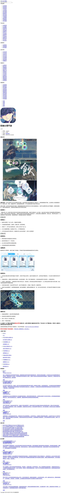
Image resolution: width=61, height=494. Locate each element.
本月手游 (5, 55)
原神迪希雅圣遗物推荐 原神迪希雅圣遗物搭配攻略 (13, 436)
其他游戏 (5, 98)
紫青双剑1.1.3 (22, 328)
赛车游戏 (5, 93)
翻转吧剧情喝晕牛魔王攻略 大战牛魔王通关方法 (13, 431)
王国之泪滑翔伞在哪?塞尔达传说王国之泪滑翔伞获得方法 (15, 434)
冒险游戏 (5, 89)
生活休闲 (5, 36)
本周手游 (5, 54)
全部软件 (5, 65)
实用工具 (5, 29)
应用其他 (5, 80)
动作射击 (5, 88)
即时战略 (5, 87)
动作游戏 (5, 10)
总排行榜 (5, 51)
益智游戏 (5, 97)
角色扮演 (5, 7)
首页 (4, 100)
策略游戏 (5, 92)
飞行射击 (5, 9)
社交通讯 (5, 26)
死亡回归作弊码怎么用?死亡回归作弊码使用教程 (13, 429)
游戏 (4, 102)
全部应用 (5, 25)
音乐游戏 (5, 12)
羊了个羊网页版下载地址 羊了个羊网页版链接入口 (13, 426)
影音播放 (5, 27)
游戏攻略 (5, 46)
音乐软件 (5, 69)
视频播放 (5, 67)
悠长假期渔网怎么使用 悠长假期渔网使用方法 (12, 430)
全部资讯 (5, 44)
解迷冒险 (5, 18)
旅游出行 (5, 35)
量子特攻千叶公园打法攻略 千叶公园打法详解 (12, 427)
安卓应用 (5, 58)
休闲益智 (5, 8)
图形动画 (5, 76)
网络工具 (5, 70)
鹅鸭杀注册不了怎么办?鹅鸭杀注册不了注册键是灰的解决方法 (16, 435)
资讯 (4, 104)
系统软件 (5, 71)
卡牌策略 (5, 17)
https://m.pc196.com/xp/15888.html (32, 326)
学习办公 (5, 32)
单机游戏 (5, 59)
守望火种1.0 (16, 328)
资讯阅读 (5, 30)
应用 (4, 103)
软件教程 (5, 47)
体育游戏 (5, 15)
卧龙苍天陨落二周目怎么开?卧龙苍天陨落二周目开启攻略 (15, 432)
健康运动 (5, 38)
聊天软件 (5, 66)
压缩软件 (5, 75)
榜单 (4, 105)
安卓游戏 (5, 56)
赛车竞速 (5, 14)
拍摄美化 (5, 31)
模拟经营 (5, 13)
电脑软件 (5, 60)
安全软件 (5, 72)
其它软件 (5, 40)
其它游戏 (5, 20)
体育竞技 (5, 94)
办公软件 (5, 74)
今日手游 (5, 53)
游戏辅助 (5, 19)
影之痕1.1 (27, 328)
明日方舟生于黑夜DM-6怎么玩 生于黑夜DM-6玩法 (13, 425)
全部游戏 (5, 5)
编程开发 (5, 77)
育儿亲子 (5, 39)
